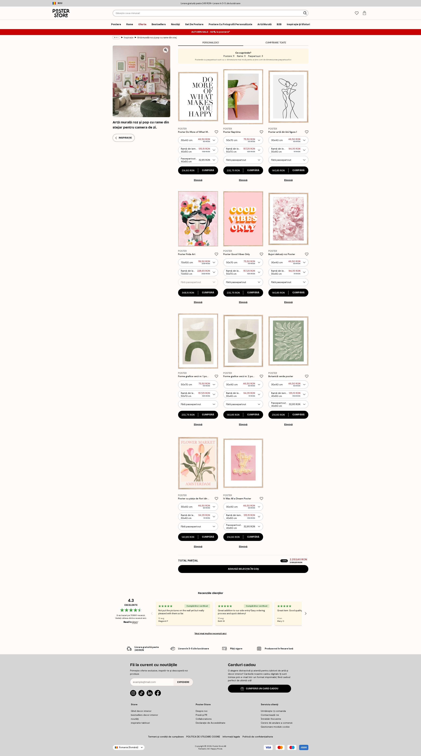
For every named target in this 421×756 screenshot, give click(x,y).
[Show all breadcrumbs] (116, 37)
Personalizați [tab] (210, 42)
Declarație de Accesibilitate (210, 722)
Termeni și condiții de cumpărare (166, 736)
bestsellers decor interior (144, 714)
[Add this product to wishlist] (216, 132)
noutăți (135, 718)
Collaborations (204, 718)
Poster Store (217, 746)
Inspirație (128, 37)
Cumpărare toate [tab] (275, 42)
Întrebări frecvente (271, 718)
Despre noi (201, 710)
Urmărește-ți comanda (273, 710)
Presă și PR (201, 714)
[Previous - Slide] (151, 613)
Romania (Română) (128, 747)
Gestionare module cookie (275, 726)
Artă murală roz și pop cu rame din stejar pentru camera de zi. (157, 37)
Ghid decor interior (141, 710)
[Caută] (305, 13)
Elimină (198, 180)
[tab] (356, 13)
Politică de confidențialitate (258, 736)
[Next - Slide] (305, 613)
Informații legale (231, 736)
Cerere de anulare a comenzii (276, 722)
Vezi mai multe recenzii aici (210, 633)
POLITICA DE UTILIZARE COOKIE (203, 736)
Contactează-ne (270, 714)
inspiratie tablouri (140, 722)
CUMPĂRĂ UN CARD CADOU (262, 688)
